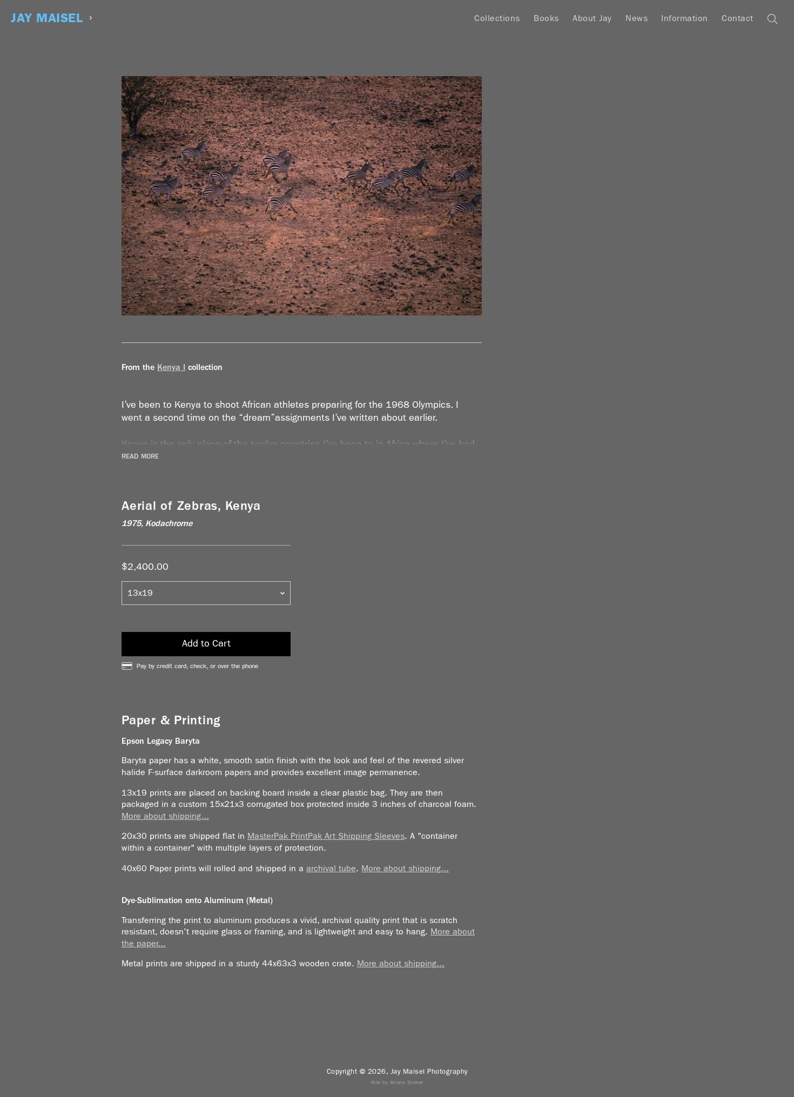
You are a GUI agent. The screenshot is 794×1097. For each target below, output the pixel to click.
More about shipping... (165, 816)
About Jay (592, 18)
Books (546, 18)
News (636, 18)
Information (684, 18)
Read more (140, 456)
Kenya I (171, 367)
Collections (497, 18)
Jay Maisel (47, 18)
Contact (737, 18)
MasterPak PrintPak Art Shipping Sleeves (326, 836)
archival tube (331, 868)
